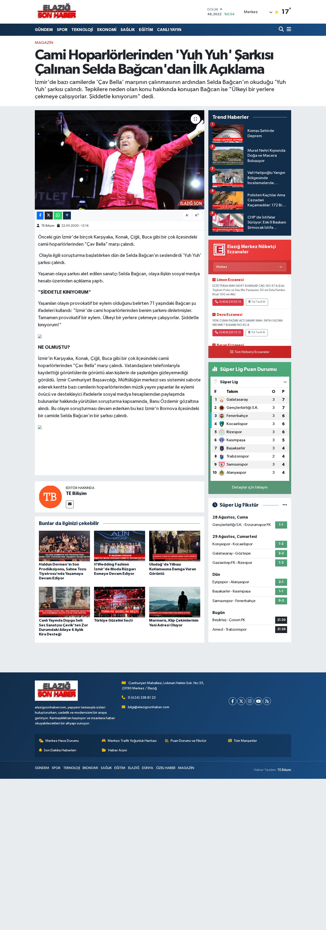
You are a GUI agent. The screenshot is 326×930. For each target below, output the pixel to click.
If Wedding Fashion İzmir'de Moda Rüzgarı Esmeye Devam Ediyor (115, 568)
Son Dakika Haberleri (60, 750)
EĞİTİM (146, 30)
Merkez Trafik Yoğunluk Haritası (132, 741)
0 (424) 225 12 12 (230, 332)
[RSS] (267, 701)
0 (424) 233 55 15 (230, 302)
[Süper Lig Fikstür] (285, 505)
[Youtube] (258, 701)
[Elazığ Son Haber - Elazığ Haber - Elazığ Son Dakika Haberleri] (56, 12)
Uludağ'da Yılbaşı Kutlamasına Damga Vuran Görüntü (172, 568)
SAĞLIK (128, 30)
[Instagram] (250, 701)
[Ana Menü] (288, 30)
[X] (241, 701)
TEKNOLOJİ (82, 30)
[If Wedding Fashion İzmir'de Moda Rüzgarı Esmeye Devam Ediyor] (119, 546)
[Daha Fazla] (67, 215)
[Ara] (282, 30)
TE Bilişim (47, 225)
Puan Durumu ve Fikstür (188, 741)
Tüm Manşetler (245, 741)
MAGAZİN (44, 43)
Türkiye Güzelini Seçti (113, 620)
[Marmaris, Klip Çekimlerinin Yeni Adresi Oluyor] (174, 602)
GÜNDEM (44, 30)
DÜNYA (147, 768)
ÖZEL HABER (165, 768)
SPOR (62, 30)
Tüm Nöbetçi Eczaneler (251, 352)
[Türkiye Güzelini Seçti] (119, 602)
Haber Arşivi (117, 750)
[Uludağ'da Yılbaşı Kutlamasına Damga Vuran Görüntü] (174, 546)
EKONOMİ (106, 30)
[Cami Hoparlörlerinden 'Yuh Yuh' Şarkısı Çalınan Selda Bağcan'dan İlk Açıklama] (120, 159)
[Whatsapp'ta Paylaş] (58, 215)
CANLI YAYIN (169, 30)
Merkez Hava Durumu (62, 741)
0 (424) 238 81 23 (142, 697)
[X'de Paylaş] (49, 215)
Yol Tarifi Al (258, 302)
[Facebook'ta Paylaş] (40, 215)
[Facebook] (233, 701)
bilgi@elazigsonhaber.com (148, 707)
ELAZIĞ (133, 768)
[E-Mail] (70, 504)
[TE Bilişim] (50, 497)
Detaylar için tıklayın (250, 487)
